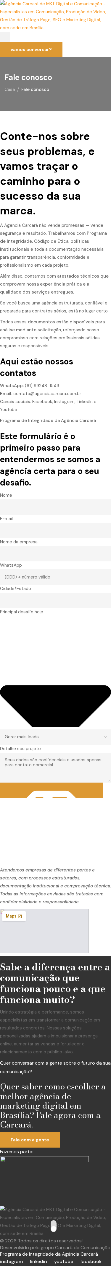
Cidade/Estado (15, 589)
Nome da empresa (19, 542)
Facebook (42, 402)
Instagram (64, 402)
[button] (5, 37)
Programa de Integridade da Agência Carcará (49, 1254)
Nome (6, 495)
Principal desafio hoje (21, 612)
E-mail (6, 519)
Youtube (8, 410)
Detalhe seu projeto (20, 749)
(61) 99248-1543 (42, 386)
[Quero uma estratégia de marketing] (51, 790)
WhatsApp (11, 565)
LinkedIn (85, 402)
